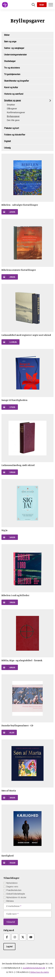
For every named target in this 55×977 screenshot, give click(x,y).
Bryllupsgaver (13, 116)
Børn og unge (10, 41)
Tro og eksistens (12, 67)
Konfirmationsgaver (16, 112)
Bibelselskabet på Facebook (6, 937)
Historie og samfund (13, 94)
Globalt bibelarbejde (15, 894)
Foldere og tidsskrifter (14, 134)
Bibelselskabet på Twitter (22, 937)
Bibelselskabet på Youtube (31, 937)
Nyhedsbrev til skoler (16, 897)
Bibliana (10, 901)
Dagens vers (12, 886)
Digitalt (7, 141)
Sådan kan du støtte (39, 972)
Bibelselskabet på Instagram (14, 937)
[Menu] (50, 4)
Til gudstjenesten (12, 74)
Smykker (11, 104)
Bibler (7, 35)
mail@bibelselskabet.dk (34, 967)
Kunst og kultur (11, 87)
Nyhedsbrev (12, 883)
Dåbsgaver (12, 108)
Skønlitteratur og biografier (16, 81)
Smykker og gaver (12, 100)
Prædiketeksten (13, 890)
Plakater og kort (11, 128)
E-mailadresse (12, 906)
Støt (41, 4)
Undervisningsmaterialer (15, 54)
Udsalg (7, 147)
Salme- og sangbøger (14, 48)
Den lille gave (13, 120)
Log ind (9, 946)
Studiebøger (10, 61)
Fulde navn (11, 914)
